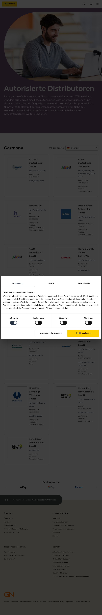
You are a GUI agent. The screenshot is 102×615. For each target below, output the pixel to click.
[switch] (38, 323)
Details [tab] (51, 283)
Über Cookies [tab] (84, 283)
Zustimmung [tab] (17, 283)
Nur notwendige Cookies (50, 333)
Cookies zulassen (83, 333)
